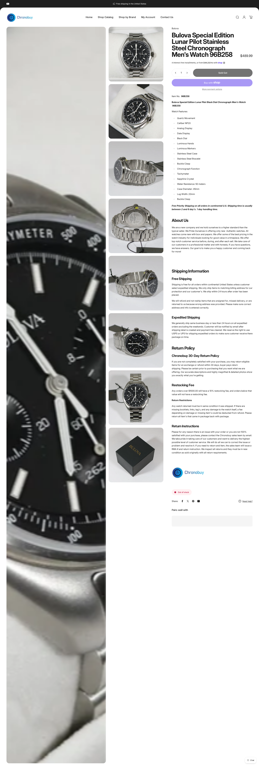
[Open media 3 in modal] (136, 111)
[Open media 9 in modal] (136, 455)
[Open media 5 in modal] (136, 226)
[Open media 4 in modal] (136, 168)
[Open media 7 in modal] (136, 340)
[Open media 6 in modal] (136, 283)
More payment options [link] (212, 89)
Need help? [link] (247, 501)
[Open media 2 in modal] (136, 54)
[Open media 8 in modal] (136, 397)
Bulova (175, 28)
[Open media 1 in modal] (56, 395)
